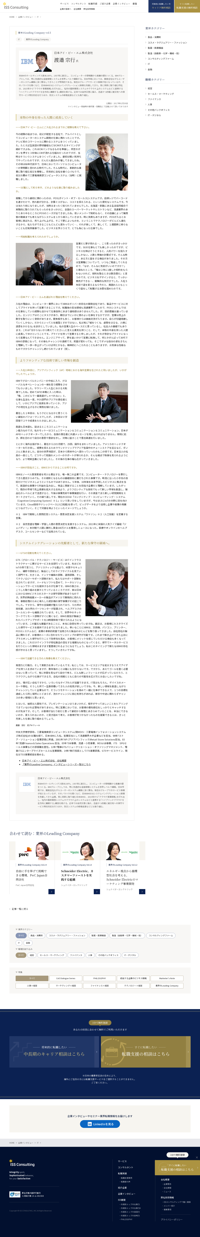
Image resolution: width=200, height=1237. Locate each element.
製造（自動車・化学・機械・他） (164, 53)
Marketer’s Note (167, 978)
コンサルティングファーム (161, 58)
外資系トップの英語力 (130, 1211)
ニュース (167, 1191)
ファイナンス (154, 99)
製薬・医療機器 (155, 47)
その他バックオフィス (159, 109)
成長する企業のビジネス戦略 (133, 978)
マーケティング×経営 (66, 985)
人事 (150, 104)
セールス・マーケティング (161, 93)
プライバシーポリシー (172, 1219)
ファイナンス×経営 (99, 985)
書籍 (134, 3)
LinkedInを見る (103, 1124)
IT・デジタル (154, 115)
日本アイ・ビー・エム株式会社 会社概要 (44, 760)
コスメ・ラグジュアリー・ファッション (167, 42)
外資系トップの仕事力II (131, 1208)
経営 (150, 88)
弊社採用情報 (89, 9)
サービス (64, 3)
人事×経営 (32, 985)
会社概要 (77, 9)
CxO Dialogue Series (65, 978)
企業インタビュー (121, 3)
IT (149, 63)
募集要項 (167, 1209)
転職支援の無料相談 (187, 7)
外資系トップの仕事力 (130, 1204)
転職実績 (92, 3)
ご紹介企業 (105, 3)
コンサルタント (78, 3)
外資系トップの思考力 (130, 1215)
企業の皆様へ (65, 9)
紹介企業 (122, 1187)
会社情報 (167, 1187)
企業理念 (167, 1184)
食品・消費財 (154, 37)
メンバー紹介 (169, 1205)
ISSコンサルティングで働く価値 (177, 1202)
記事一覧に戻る (20, 908)
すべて (21, 935)
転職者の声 (125, 1181)
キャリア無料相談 (161, 7)
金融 (150, 69)
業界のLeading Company (167, 985)
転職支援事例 (126, 1178)
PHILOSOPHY (99, 978)
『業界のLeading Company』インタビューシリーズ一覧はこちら (56, 764)
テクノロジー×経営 (133, 985)
